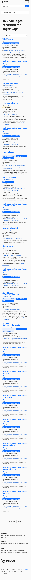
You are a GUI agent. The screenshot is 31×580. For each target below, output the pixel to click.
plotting (21, 92)
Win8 (3, 190)
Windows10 (20, 74)
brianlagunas (7, 105)
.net (3, 309)
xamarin (6, 165)
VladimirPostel (12, 248)
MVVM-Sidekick (9, 177)
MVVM (17, 188)
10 (9, 237)
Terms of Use (20, 569)
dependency (20, 338)
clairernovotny (8, 327)
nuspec (6, 338)
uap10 (10, 92)
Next (19, 521)
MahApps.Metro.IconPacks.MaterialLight (14, 444)
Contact (4, 534)
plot (25, 92)
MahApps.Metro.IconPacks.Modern (14, 269)
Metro (13, 76)
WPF (5, 74)
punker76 (6, 65)
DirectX (17, 50)
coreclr (9, 338)
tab (21, 165)
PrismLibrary (20, 105)
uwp (12, 114)
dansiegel (14, 105)
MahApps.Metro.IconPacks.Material (14, 128)
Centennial (19, 255)
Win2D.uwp (7, 39)
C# (11, 52)
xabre (5, 154)
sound (8, 308)
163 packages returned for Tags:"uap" (12, 25)
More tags (17, 52)
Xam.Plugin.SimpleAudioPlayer (10, 293)
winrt (5, 92)
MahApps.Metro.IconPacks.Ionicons (14, 492)
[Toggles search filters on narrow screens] (27, 12)
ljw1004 (6, 248)
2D (9, 50)
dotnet (25, 338)
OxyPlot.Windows (10, 83)
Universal (7, 76)
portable (12, 309)
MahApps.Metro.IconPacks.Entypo (14, 420)
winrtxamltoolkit (10, 228)
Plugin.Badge (8, 152)
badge (18, 165)
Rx (4, 188)
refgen (13, 340)
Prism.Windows (9, 103)
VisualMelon (10, 85)
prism (5, 114)
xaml (17, 114)
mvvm (9, 114)
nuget (15, 338)
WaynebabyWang (8, 179)
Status (3, 541)
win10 (17, 92)
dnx (13, 338)
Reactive (7, 188)
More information (21, 200)
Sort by (4, 35)
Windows (14, 74)
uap (8, 92)
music (12, 308)
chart (8, 94)
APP (10, 190)
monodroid (5, 167)
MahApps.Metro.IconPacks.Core (14, 348)
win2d (11, 41)
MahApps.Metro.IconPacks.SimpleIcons (14, 396)
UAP (10, 74)
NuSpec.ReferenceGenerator (11, 324)
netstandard (8, 340)
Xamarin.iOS (12, 167)
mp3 (20, 308)
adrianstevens (8, 296)
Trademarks (4, 573)
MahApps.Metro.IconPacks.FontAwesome (14, 204)
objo (5, 85)
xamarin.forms (12, 165)
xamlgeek (7, 230)
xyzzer (11, 230)
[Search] (27, 6)
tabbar (23, 165)
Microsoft (7, 41)
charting (4, 94)
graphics (6, 50)
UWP (8, 74)
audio (5, 308)
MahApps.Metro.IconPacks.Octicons (14, 372)
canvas (4, 52)
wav (15, 308)
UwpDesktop (8, 246)
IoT (12, 190)
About (14, 569)
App (3, 76)
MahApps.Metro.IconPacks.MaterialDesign (14, 468)
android (4, 168)
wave (17, 308)
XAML (24, 50)
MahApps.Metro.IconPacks (14, 61)
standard (7, 309)
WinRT (21, 50)
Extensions (13, 188)
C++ (14, 52)
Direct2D (12, 50)
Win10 (7, 190)
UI (10, 76)
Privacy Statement (19, 571)
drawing (8, 52)
